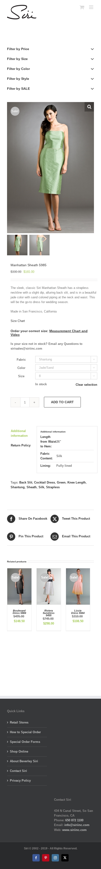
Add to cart (62, 402)
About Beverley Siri (24, 761)
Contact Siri (18, 771)
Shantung (18, 487)
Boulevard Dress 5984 (19, 611)
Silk (41, 487)
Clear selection (86, 384)
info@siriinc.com (76, 825)
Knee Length (76, 482)
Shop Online (19, 751)
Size (21, 376)
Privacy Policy (20, 780)
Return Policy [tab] (21, 445)
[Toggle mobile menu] (91, 7)
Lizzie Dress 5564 (78, 611)
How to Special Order (25, 732)
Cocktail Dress (44, 482)
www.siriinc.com (74, 830)
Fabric (21, 359)
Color (21, 368)
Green (61, 482)
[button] (89, 106)
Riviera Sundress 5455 (48, 613)
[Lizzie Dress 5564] (78, 570)
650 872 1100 (74, 820)
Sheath (32, 487)
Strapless (53, 487)
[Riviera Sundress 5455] (49, 570)
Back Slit (25, 482)
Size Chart (18, 321)
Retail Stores (19, 722)
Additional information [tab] (19, 433)
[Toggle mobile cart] (82, 7)
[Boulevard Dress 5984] (19, 570)
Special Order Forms (25, 742)
